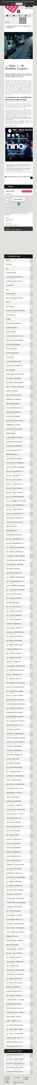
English (29, 8)
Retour (7, 22)
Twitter (16, 15)
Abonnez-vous (20, 1082)
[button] (18, 204)
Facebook (9, 15)
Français (29, 6)
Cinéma (29, 30)
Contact (7, 1082)
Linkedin (28, 15)
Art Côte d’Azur (8, 1080)
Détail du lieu (9, 194)
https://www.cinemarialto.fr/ (12, 225)
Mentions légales (27, 1078)
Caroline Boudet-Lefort (13, 176)
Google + (21, 15)
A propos (17, 1077)
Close (25, 4)
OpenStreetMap (24, 213)
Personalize (19, 4)
